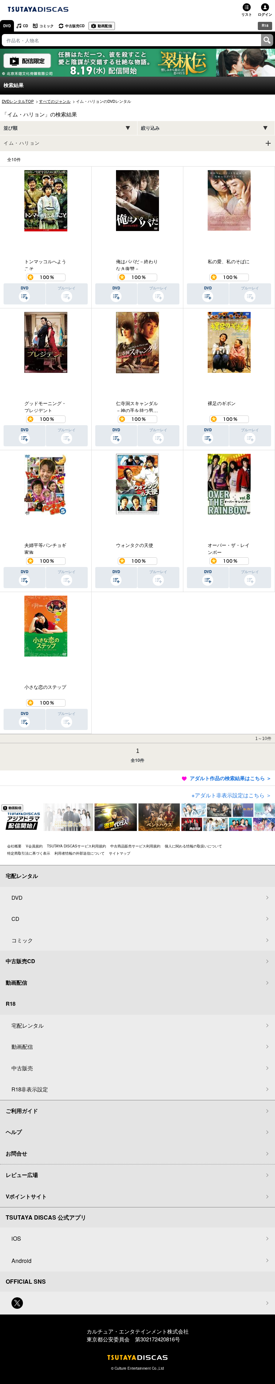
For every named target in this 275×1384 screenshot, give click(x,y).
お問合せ (16, 1153)
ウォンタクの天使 (134, 545)
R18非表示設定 (29, 1089)
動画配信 (105, 25)
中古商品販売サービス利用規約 (135, 846)
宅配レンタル (27, 1025)
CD (25, 25)
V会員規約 (34, 846)
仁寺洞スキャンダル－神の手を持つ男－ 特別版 (137, 406)
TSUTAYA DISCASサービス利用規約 (76, 846)
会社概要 (14, 846)
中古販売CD (75, 25)
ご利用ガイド (22, 1111)
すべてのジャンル (55, 101)
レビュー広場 (22, 1175)
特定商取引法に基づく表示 (28, 853)
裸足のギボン (222, 403)
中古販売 (22, 1068)
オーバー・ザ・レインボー (229, 548)
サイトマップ (119, 853)
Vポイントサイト (26, 1196)
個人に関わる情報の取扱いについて (193, 846)
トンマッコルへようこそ (45, 264)
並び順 (11, 128)
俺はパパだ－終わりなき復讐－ (137, 264)
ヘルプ (14, 1132)
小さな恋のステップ (45, 686)
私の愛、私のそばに (229, 261)
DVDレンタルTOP (18, 101)
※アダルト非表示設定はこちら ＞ (231, 795)
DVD (7, 25)
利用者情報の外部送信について (79, 853)
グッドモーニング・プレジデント (45, 406)
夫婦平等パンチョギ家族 (45, 548)
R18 (265, 25)
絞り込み (150, 128)
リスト (246, 14)
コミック (46, 25)
